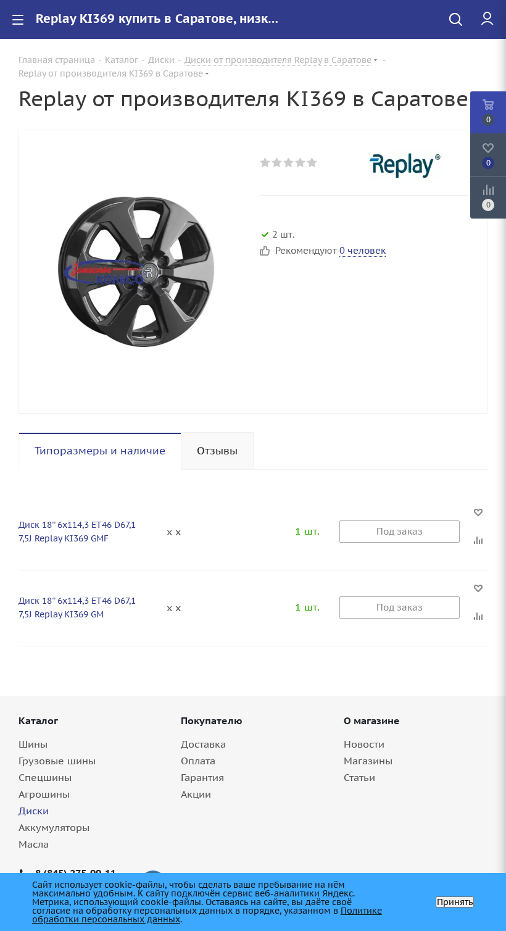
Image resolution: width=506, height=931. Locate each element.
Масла (34, 844)
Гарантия (202, 777)
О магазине (372, 720)
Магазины (368, 760)
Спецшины (45, 777)
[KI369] (136, 271)
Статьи (359, 777)
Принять (455, 902)
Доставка (203, 744)
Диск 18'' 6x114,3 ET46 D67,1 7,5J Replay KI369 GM (77, 607)
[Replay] (418, 164)
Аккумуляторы (54, 827)
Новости (364, 744)
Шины (33, 744)
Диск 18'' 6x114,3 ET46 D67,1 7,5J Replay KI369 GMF (77, 531)
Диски (34, 810)
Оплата (198, 760)
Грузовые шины (57, 760)
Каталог (38, 720)
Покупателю (212, 720)
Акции (196, 794)
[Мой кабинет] (487, 19)
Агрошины (44, 794)
